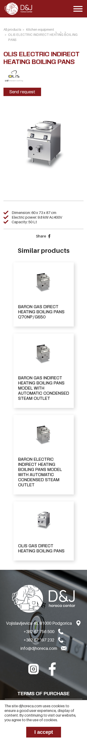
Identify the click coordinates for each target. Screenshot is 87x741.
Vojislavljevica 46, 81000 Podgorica (39, 623)
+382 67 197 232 (39, 640)
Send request (22, 92)
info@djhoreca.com (38, 648)
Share (41, 236)
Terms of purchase (43, 693)
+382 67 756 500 (39, 631)
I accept (43, 732)
